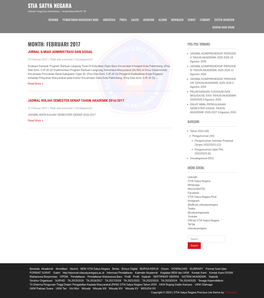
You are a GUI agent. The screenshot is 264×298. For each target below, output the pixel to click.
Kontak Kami (199, 272)
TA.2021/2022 (132, 280)
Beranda (53, 20)
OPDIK (64, 276)
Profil (123, 20)
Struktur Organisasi (41, 280)
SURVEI (192, 20)
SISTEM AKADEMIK (224, 20)
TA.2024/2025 (188, 280)
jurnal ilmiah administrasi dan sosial (60, 52)
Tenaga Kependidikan (210, 280)
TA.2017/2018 (113, 280)
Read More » (35, 83)
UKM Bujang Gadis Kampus (175, 284)
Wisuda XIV (116, 288)
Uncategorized (83, 59)
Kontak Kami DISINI (223, 27)
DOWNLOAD (177, 20)
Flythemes (230, 292)
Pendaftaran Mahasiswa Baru (81, 20)
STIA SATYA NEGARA (50, 5)
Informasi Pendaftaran (120, 272)
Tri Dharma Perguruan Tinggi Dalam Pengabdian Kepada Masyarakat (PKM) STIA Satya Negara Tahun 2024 (93, 284)
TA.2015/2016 (76, 280)
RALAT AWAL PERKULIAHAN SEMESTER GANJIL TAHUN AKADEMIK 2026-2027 (208, 108)
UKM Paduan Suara (41, 288)
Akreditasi (109, 20)
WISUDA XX (148, 288)
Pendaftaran (78, 276)
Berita (115, 268)
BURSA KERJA (149, 268)
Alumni (163, 20)
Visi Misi (74, 288)
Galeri (135, 20)
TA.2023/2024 (169, 280)
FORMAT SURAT (40, 272)
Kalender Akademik (146, 272)
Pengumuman (200, 135)
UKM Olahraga (203, 284)
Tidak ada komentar (61, 59)
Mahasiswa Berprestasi (43, 276)
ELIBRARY (205, 20)
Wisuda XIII (99, 288)
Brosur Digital (129, 268)
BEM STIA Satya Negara (95, 268)
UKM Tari (61, 288)
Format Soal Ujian (216, 268)
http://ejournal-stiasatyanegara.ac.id (83, 272)
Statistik (213, 276)
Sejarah (146, 276)
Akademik (148, 20)
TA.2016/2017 (94, 280)
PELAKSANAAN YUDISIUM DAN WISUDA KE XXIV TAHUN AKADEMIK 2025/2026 (213, 95)
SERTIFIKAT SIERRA (166, 276)
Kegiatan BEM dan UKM (174, 272)
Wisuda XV (131, 288)
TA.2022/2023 (150, 280)
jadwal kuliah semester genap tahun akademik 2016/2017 (76, 100)
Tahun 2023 (196, 131)
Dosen (165, 268)
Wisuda (86, 288)
